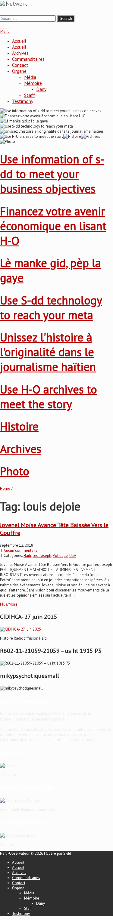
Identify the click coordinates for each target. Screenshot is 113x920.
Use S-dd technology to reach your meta (51, 307)
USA (72, 555)
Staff (29, 95)
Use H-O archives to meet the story (48, 396)
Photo (14, 471)
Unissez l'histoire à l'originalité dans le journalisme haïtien (48, 352)
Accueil (19, 41)
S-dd (67, 853)
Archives (20, 53)
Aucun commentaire (21, 550)
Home (5, 488)
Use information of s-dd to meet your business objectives (52, 174)
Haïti (27, 555)
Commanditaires (28, 59)
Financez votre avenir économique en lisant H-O (53, 226)
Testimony (22, 101)
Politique (60, 555)
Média (30, 77)
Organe (19, 71)
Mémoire (33, 83)
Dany (41, 89)
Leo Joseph (42, 555)
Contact (20, 65)
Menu (5, 31)
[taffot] (20, 629)
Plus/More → (11, 604)
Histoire (19, 426)
